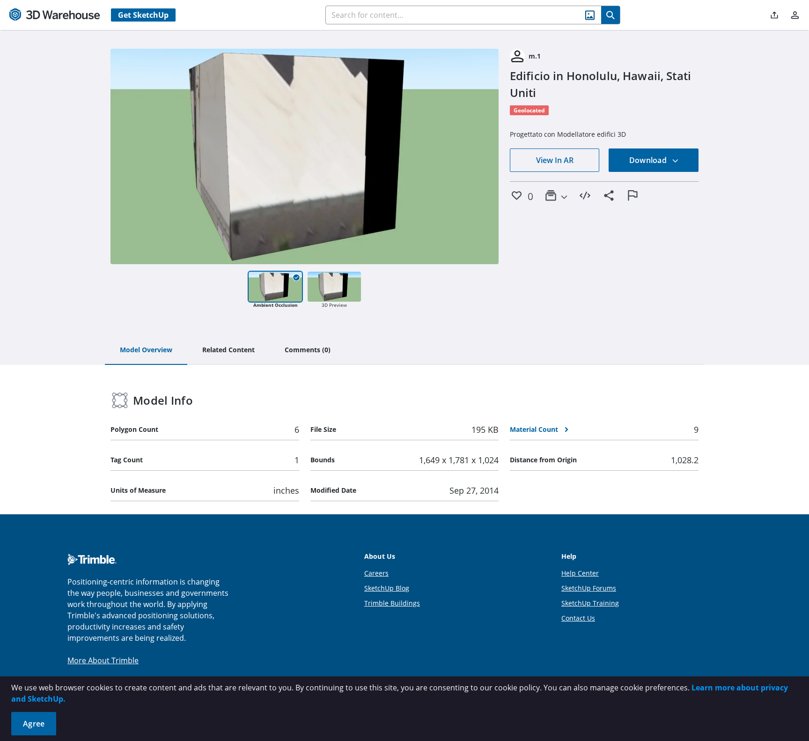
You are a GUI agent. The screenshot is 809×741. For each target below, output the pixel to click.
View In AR (555, 160)
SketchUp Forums (588, 588)
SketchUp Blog (386, 588)
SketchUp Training (590, 603)
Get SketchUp (143, 15)
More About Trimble (103, 660)
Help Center (580, 573)
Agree (33, 724)
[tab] (146, 350)
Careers (376, 573)
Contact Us (578, 618)
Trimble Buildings (392, 603)
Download (649, 160)
